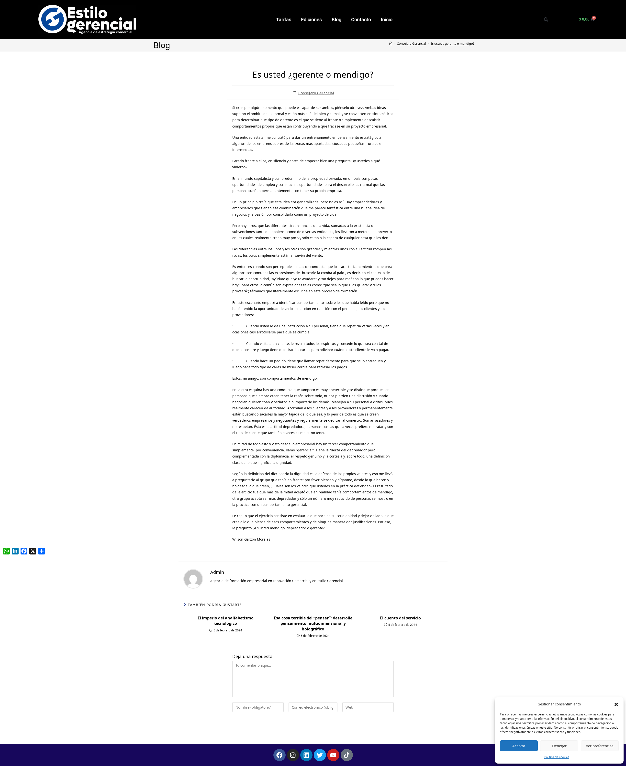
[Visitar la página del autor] (193, 578)
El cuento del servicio (400, 618)
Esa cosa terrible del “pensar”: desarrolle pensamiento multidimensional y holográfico (313, 623)
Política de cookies (556, 757)
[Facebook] (279, 755)
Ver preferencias (599, 745)
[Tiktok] (347, 755)
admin (217, 572)
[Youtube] (333, 755)
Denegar (559, 745)
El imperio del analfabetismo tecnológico (226, 620)
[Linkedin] (306, 755)
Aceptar (518, 745)
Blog (336, 19)
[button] (616, 704)
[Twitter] (320, 755)
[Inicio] (390, 43)
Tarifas (283, 19)
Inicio (386, 19)
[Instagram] (293, 755)
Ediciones (311, 19)
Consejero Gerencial (316, 93)
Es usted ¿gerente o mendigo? (452, 43)
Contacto (361, 19)
